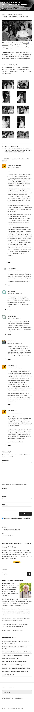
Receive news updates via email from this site (17, 518)
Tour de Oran (10, 674)
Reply (9, 262)
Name (4, 488)
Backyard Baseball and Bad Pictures (21, 652)
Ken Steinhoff (17, 14)
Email (4, 496)
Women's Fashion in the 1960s (14, 151)
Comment (5, 460)
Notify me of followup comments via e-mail (14, 484)
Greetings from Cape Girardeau (20, 655)
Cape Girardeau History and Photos (14, 3)
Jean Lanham (18, 148)
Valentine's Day (26, 150)
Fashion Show (9, 148)
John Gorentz (12, 341)
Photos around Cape (11, 146)
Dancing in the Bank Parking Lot (21, 668)
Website (4, 505)
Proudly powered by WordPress (15, 708)
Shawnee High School (13, 658)
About (3, 708)
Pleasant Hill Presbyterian (19, 661)
